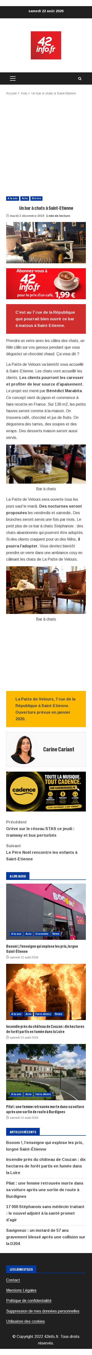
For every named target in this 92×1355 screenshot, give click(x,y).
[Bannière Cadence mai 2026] (46, 791)
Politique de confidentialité (29, 1301)
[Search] (80, 78)
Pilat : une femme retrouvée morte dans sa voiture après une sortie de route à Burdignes (46, 1072)
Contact (13, 1280)
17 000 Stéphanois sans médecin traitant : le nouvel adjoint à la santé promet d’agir (45, 1213)
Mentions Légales (21, 1290)
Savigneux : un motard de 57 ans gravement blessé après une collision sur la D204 (45, 1237)
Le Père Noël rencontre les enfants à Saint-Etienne (41, 852)
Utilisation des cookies (25, 1321)
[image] (46, 283)
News (56, 934)
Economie (42, 934)
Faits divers (43, 1014)
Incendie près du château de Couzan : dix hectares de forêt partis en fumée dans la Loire (46, 992)
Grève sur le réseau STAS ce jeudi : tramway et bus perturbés (40, 828)
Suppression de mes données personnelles (42, 1311)
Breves (36, 198)
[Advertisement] (46, 144)
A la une (13, 198)
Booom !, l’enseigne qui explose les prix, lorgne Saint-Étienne (46, 912)
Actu (25, 198)
